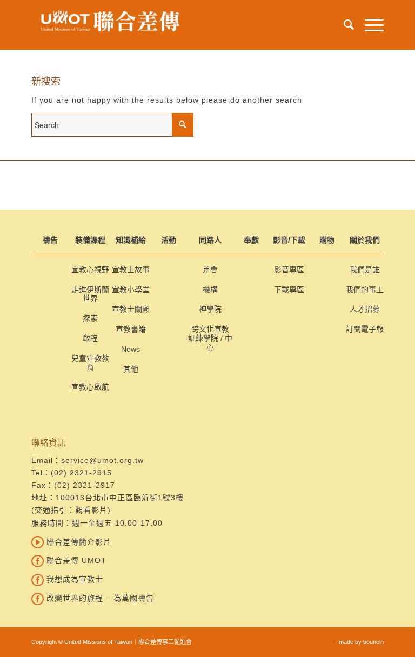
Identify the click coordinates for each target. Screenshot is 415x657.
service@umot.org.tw (102, 460)
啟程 (90, 338)
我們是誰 (365, 269)
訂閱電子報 (365, 329)
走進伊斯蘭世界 (90, 294)
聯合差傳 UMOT (75, 560)
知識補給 (131, 240)
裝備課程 (90, 240)
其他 (130, 369)
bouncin (373, 642)
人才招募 (365, 309)
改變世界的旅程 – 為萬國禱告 (99, 598)
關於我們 (365, 240)
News (130, 349)
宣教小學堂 (131, 289)
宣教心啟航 (90, 387)
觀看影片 (91, 510)
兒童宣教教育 (90, 363)
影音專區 (289, 269)
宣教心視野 (90, 269)
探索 (90, 318)
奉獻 (251, 240)
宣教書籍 (131, 329)
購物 (326, 240)
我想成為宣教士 (73, 579)
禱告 (50, 240)
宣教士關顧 (131, 309)
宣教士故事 (131, 269)
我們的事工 (365, 289)
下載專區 (289, 289)
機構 (210, 289)
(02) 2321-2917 (84, 485)
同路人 (210, 240)
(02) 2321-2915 (81, 472)
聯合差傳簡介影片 (77, 542)
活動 (168, 240)
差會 (210, 269)
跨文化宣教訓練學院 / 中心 (210, 338)
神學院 (210, 309)
